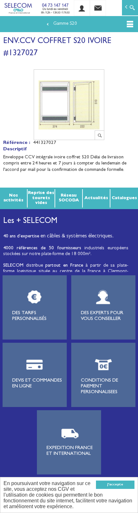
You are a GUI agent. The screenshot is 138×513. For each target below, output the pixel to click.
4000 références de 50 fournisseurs (42, 248)
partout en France (64, 265)
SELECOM (14, 265)
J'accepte (115, 484)
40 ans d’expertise (21, 236)
